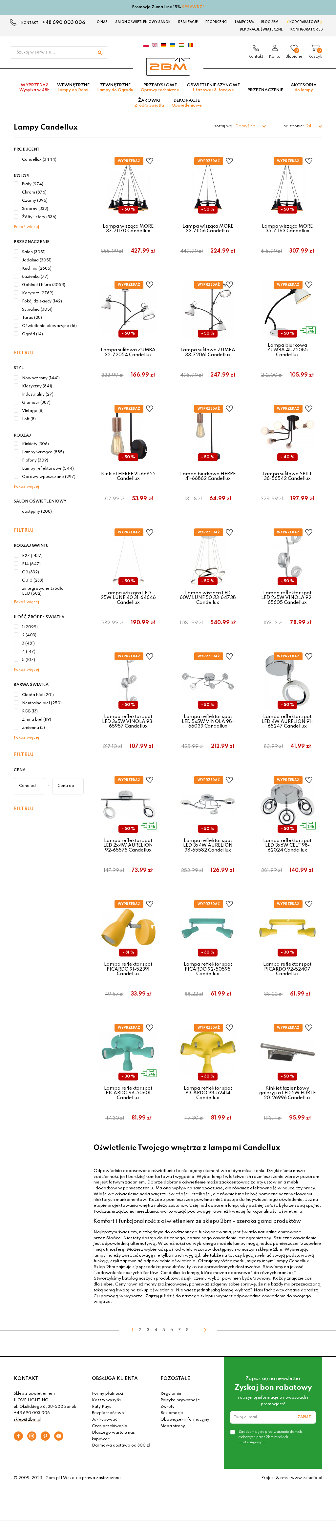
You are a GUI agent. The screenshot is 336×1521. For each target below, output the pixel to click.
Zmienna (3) (33, 728)
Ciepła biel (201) (38, 695)
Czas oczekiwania (109, 1426)
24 (309, 126)
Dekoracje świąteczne (261, 29)
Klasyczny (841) (37, 386)
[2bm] (168, 67)
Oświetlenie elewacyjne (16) (49, 326)
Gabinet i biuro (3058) (43, 285)
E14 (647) (31, 564)
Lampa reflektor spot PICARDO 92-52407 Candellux (287, 969)
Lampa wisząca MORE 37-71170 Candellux (128, 228)
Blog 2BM (269, 22)
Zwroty (167, 1407)
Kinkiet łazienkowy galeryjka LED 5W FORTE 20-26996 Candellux (287, 1093)
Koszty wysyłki (106, 1400)
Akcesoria (304, 87)
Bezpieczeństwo (108, 1413)
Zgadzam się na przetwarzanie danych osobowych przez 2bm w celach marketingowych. (270, 1437)
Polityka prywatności (180, 1400)
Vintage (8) (33, 411)
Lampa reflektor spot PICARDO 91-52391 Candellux (128, 969)
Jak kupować (104, 1420)
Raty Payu (102, 1407)
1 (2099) (30, 627)
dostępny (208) (37, 512)
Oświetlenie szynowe (213, 87)
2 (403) (29, 635)
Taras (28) (32, 318)
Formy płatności (107, 1394)
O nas (102, 22)
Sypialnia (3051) (37, 310)
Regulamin (170, 1394)
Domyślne (245, 126)
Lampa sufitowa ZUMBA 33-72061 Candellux (207, 352)
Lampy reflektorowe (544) (48, 469)
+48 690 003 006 (63, 22)
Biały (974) (32, 184)
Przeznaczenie (265, 90)
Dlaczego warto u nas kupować (113, 1436)
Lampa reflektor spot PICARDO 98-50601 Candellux (128, 1093)
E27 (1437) (32, 556)
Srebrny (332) (35, 209)
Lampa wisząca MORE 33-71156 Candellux (207, 228)
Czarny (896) (35, 201)
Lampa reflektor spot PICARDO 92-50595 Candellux (208, 969)
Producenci (216, 22)
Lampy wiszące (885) (43, 452)
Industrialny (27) (37, 395)
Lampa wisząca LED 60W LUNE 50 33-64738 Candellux (208, 598)
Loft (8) (29, 419)
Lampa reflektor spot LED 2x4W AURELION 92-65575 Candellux (128, 845)
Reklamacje (171, 1413)
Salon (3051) (34, 252)
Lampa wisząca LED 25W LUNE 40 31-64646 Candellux (128, 598)
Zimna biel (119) (36, 720)
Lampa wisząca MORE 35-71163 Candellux (287, 228)
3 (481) (28, 644)
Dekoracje (187, 103)
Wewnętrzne (73, 87)
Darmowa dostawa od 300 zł (121, 1446)
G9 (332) (30, 572)
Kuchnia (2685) (37, 269)
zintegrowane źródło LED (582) (43, 591)
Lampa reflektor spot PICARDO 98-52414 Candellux (208, 1093)
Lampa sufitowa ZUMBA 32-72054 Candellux (128, 352)
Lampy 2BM (244, 22)
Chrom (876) (34, 193)
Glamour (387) (36, 403)
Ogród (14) (32, 334)
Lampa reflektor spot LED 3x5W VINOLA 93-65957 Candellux (128, 721)
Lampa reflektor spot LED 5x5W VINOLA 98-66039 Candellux (208, 721)
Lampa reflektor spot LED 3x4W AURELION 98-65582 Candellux (208, 845)
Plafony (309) (35, 460)
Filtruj (23, 353)
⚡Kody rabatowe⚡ (304, 22)
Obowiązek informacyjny (184, 1420)
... (195, 1330)
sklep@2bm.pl (27, 1420)
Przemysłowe (160, 87)
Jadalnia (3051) (37, 260)
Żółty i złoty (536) (39, 217)
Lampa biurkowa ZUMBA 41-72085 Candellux (287, 350)
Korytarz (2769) (37, 293)
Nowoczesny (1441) (41, 378)
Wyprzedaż (34, 87)
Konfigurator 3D (306, 29)
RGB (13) (30, 711)
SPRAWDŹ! (193, 7)
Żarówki (149, 103)
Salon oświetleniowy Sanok (143, 22)
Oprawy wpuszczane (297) (48, 477)
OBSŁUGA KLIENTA (115, 1378)
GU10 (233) (32, 581)
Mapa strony (172, 1426)
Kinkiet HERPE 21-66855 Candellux (128, 476)
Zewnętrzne (115, 87)
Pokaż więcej (26, 227)
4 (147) (28, 652)
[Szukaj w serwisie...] (100, 52)
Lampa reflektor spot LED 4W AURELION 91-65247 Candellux (287, 721)
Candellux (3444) (39, 160)
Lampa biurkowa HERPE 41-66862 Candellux (208, 476)
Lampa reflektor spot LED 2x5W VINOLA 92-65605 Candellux (287, 598)
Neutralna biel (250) (42, 703)
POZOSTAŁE (175, 1378)
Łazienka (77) (35, 277)
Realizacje (188, 22)
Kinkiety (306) (35, 444)
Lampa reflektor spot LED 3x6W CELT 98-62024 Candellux (287, 845)
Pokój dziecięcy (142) (42, 301)
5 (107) (28, 660)
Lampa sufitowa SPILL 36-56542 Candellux (287, 476)
